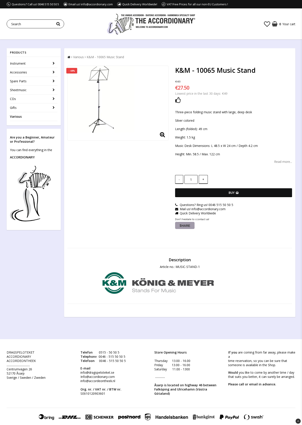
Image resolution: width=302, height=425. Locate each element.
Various (16, 116)
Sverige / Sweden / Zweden (26, 377)
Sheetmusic (18, 90)
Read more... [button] (283, 162)
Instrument (18, 63)
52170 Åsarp (16, 373)
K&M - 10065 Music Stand (105, 57)
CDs (13, 99)
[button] (267, 23)
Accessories (18, 72)
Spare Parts (18, 81)
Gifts (13, 108)
